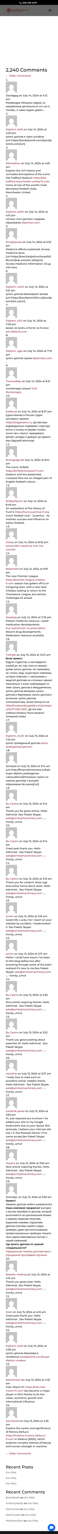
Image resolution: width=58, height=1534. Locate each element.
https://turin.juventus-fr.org (32, 512)
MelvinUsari (13, 1379)
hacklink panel (15, 1111)
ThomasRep (13, 381)
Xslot (9, 1312)
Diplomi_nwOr (15, 286)
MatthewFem (14, 1520)
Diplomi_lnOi (14, 320)
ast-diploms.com (16, 331)
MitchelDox (13, 163)
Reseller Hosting (16, 1274)
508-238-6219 (29, 2)
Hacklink (11, 1073)
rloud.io (10, 1163)
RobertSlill (12, 568)
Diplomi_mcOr (15, 735)
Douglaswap (14, 242)
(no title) (11, 1472)
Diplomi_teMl (14, 129)
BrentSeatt (13, 1497)
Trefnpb (11, 654)
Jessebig (11, 617)
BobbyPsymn (14, 501)
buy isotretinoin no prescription (25, 628)
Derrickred (12, 1421)
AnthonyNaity (14, 1503)
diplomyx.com (31, 222)
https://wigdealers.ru (19, 422)
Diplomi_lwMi (14, 1345)
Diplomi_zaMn (15, 211)
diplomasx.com (42, 358)
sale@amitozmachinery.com (24, 818)
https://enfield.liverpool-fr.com (25, 470)
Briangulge (13, 459)
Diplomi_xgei (14, 351)
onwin (10, 916)
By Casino (12, 803)
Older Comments (18, 75)
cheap (10, 542)
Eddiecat (11, 411)
